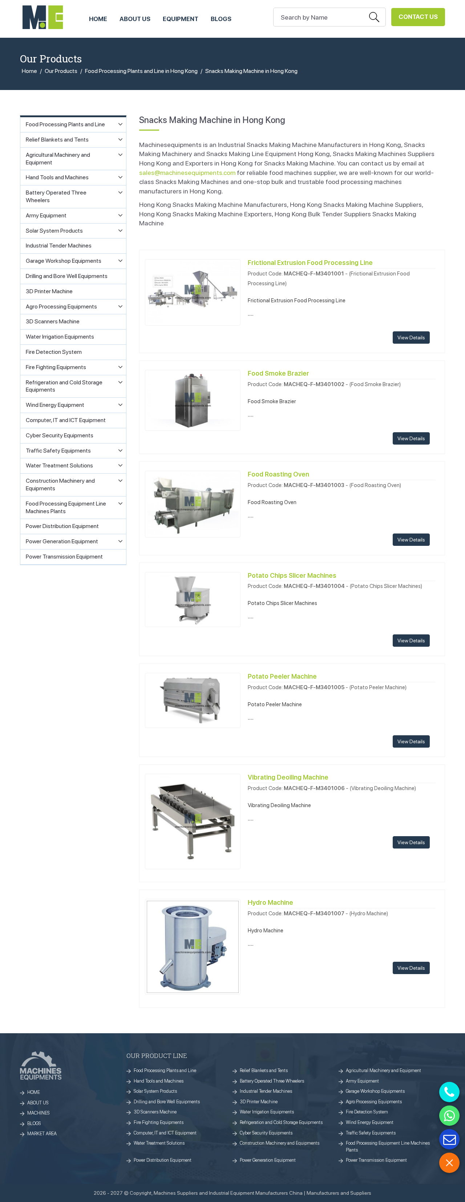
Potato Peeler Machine (282, 676)
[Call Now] (449, 1092)
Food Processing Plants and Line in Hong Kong (141, 71)
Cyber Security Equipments (266, 1133)
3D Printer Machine (259, 1101)
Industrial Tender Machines (266, 1091)
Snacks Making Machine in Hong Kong (251, 71)
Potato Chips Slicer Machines (292, 575)
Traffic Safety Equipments (371, 1133)
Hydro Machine (270, 902)
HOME (98, 19)
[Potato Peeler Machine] (192, 699)
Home (29, 71)
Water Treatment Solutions (159, 1143)
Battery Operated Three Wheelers (272, 1081)
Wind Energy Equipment (369, 1122)
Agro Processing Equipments (374, 1101)
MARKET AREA (42, 1133)
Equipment (180, 19)
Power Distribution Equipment (162, 1160)
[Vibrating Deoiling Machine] (192, 821)
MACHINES (38, 1113)
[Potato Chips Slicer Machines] (192, 598)
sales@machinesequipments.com (187, 172)
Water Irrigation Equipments (267, 1112)
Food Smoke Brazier (278, 373)
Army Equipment (362, 1081)
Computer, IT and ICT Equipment (165, 1133)
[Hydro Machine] (192, 946)
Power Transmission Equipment (376, 1160)
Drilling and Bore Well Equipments (167, 1101)
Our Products (61, 71)
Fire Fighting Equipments (158, 1122)
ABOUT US (135, 19)
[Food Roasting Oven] (192, 503)
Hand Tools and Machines (158, 1081)
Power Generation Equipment (268, 1160)
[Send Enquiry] (449, 1139)
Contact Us (418, 16)
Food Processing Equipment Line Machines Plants (388, 1146)
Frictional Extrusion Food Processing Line (310, 262)
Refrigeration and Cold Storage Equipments (281, 1122)
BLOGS (34, 1123)
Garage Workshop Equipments (375, 1091)
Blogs (221, 19)
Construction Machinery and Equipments (279, 1143)
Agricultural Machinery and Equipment (383, 1070)
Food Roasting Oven (278, 474)
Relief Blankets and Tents (264, 1070)
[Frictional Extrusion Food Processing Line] (192, 291)
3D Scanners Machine (155, 1112)
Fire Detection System (367, 1112)
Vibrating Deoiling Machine (288, 777)
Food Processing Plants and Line (165, 1070)
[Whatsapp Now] (449, 1115)
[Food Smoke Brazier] (192, 400)
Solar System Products (155, 1091)
